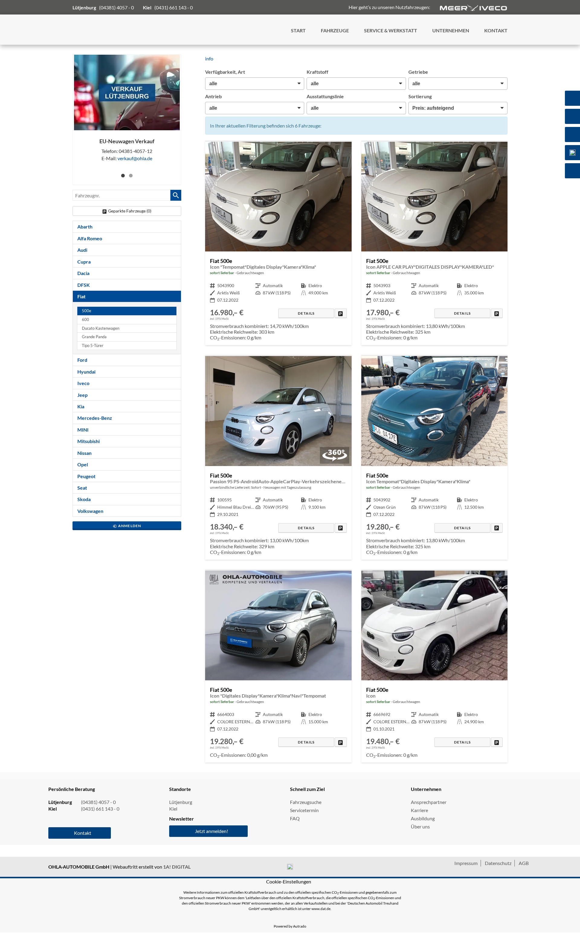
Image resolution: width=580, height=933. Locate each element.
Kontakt (82, 833)
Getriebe (418, 72)
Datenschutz (498, 863)
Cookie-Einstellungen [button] (288, 881)
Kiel (173, 809)
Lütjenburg (180, 802)
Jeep (82, 395)
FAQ (295, 818)
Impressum (466, 863)
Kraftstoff (317, 72)
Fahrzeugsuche (305, 802)
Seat (82, 488)
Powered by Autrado (290, 926)
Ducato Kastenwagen (100, 328)
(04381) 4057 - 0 (116, 7)
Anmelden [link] (129, 525)
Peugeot (86, 476)
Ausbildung (423, 818)
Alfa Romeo (89, 238)
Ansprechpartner (428, 802)
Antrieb (213, 96)
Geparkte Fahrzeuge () (129, 210)
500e (86, 311)
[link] (340, 313)
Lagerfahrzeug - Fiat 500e (278, 458)
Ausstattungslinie (325, 96)
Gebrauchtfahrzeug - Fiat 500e (278, 243)
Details (306, 313)
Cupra (84, 261)
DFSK (83, 285)
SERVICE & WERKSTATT (390, 30)
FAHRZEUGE (335, 30)
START (298, 30)
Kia (80, 406)
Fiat (81, 296)
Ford (82, 360)
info (209, 58)
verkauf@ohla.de (135, 158)
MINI (83, 429)
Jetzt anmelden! (211, 831)
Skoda (84, 499)
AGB (524, 863)
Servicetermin (304, 810)
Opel (82, 464)
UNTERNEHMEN (450, 30)
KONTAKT (495, 30)
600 (85, 319)
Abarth (84, 226)
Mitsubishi (88, 441)
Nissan (84, 453)
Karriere (419, 810)
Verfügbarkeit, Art (225, 72)
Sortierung (420, 96)
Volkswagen (90, 511)
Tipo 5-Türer (92, 345)
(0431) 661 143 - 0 (173, 7)
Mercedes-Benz (94, 418)
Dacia (83, 273)
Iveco (83, 383)
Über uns (420, 826)
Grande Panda (94, 337)
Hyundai (86, 371)
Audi (82, 250)
